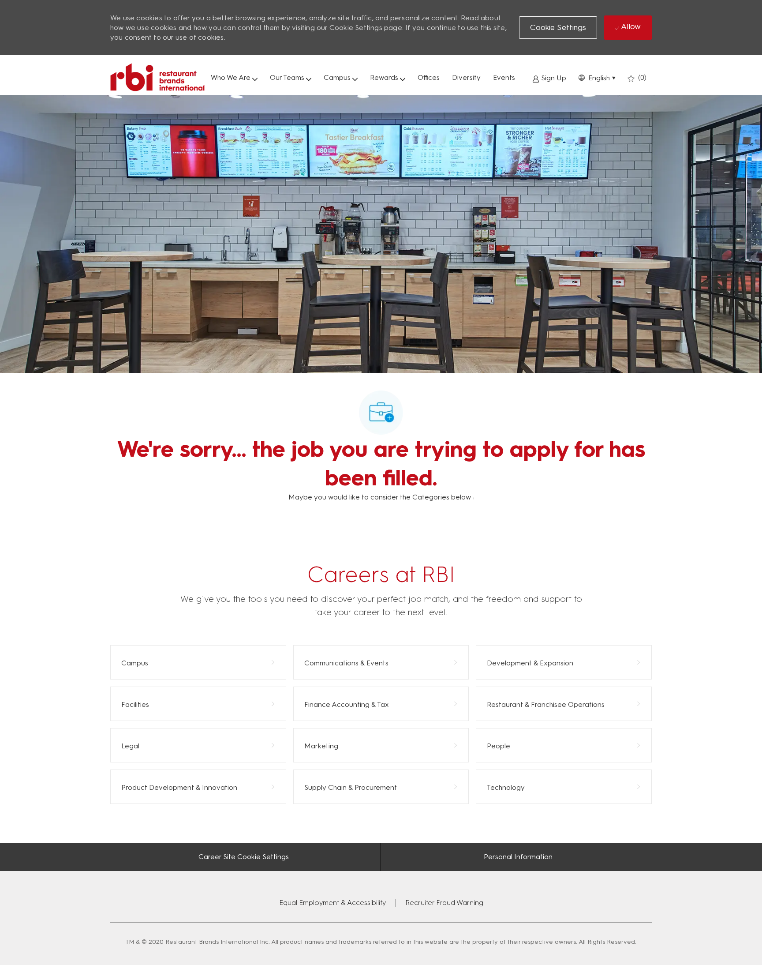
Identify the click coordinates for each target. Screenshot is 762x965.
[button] (597, 77)
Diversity (466, 77)
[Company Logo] (157, 77)
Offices (429, 77)
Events (504, 77)
